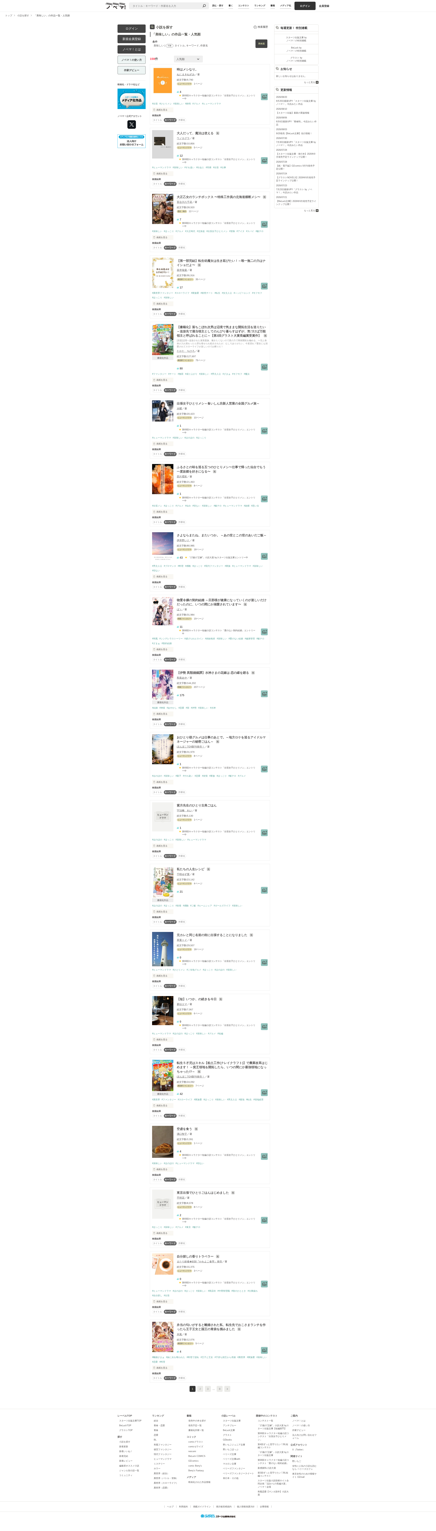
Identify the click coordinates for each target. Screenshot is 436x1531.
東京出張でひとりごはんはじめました (203, 1192)
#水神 (213, 708)
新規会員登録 (131, 39)
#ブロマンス (170, 566)
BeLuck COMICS (196, 1456)
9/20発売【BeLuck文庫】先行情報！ (294, 133)
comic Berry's (195, 1465)
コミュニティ (126, 1475)
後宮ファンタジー (163, 1449)
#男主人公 (216, 374)
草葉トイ (182, 940)
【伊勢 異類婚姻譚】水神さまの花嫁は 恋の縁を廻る (213, 672)
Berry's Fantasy (196, 1470)
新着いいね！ (126, 1451)
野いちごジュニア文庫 (234, 1444)
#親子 (178, 776)
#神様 (162, 708)
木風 (179, 1334)
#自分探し (157, 1295)
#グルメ (196, 103)
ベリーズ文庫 (229, 1454)
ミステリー (159, 1463)
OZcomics (193, 1461)
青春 (156, 1430)
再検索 (261, 43)
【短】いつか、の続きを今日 (197, 999)
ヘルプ (170, 1506)
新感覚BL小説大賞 (267, 1468)
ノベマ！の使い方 (131, 59)
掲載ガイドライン (202, 1506)
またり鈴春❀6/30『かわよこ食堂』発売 (199, 1261)
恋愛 (156, 1435)
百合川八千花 (184, 202)
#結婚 (155, 708)
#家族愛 (195, 293)
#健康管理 (250, 638)
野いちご (296, 1461)
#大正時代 (190, 231)
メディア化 (285, 5)
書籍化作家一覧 (196, 1430)
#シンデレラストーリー (171, 638)
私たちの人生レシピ (191, 869)
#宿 (187, 708)
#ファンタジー (159, 374)
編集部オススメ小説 (129, 1465)
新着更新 (123, 1446)
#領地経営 (258, 1099)
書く (231, 5)
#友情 (205, 776)
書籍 (272, 5)
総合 (156, 1420)
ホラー (157, 1468)
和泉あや (182, 677)
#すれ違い (189, 167)
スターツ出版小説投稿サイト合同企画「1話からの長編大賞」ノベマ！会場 (273, 1483)
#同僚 (208, 167)
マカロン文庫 (229, 1463)
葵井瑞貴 (182, 270)
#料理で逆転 (193, 1357)
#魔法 (247, 374)
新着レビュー (126, 1461)
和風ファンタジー (163, 1444)
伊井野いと (183, 540)
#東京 (188, 1227)
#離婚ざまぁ (158, 1357)
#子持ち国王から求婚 (225, 1357)
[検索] (204, 5)
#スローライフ (182, 293)
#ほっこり (169, 231)
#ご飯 (193, 905)
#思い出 (255, 505)
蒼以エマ (182, 1004)
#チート (172, 374)
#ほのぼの (189, 437)
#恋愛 (181, 708)
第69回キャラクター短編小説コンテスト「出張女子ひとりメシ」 (273, 1436)
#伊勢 (194, 708)
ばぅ (179, 609)
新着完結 (123, 1456)
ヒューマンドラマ (163, 1459)
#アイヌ (240, 231)
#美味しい (178, 103)
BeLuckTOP (125, 1425)
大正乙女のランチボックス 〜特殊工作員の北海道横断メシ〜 (219, 197)
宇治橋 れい (184, 810)
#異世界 (156, 1099)
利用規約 (183, 1506)
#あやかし (172, 708)
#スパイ (250, 231)
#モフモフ (257, 293)
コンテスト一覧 (265, 1420)
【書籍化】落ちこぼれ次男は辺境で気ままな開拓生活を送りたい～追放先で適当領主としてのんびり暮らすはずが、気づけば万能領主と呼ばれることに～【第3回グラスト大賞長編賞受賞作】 (221, 331)
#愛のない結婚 (236, 638)
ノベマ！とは (131, 49)
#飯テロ (259, 231)
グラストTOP (126, 1430)
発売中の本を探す (197, 1420)
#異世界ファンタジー (162, 293)
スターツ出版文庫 (232, 1420)
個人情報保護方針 (246, 1506)
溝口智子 (182, 1133)
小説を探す (124, 1442)
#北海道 (201, 231)
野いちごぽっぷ (230, 1449)
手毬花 (180, 1197)
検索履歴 (263, 26)
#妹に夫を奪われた (175, 1357)
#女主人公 (227, 293)
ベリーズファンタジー (234, 1468)
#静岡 (188, 103)
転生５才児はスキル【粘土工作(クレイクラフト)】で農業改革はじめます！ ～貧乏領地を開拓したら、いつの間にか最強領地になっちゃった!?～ (222, 1067)
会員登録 (324, 5)
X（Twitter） (298, 1449)
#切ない (196, 505)
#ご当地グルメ (194, 970)
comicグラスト (195, 1442)
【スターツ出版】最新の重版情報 (292, 113)
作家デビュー (131, 70)
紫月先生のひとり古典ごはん (197, 805)
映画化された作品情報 (199, 1482)
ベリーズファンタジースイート (238, 1473)
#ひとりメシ (165, 103)
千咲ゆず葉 (183, 874)
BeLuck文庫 (229, 1430)
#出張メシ (157, 505)
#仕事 (223, 167)
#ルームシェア (205, 905)
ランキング (259, 5)
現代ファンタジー (163, 1454)
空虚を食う (185, 1129)
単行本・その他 (230, 1478)
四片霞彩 (182, 476)
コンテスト (243, 5)
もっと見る (309, 82)
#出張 (155, 103)
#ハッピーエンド (242, 293)
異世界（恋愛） (161, 1487)
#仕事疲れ (253, 1291)
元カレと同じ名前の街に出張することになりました (212, 935)
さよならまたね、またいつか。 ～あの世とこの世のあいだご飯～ (222, 535)
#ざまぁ (226, 374)
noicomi (192, 1451)
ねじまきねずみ (186, 74)
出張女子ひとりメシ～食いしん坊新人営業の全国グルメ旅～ (218, 403)
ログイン (305, 5)
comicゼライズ (195, 1446)
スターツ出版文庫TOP (130, 1420)
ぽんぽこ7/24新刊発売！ (191, 746)
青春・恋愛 (159, 1425)
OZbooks (227, 1439)
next (227, 1389)
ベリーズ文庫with (231, 1459)
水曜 (179, 408)
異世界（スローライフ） (166, 1483)
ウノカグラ (183, 138)
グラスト (227, 1435)
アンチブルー (229, 1425)
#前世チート (207, 293)
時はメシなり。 (187, 69)
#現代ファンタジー (213, 566)
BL (155, 1439)
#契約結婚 (167, 643)
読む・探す (217, 5)
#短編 (220, 1033)
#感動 (188, 566)
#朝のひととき (238, 1291)
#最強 (241, 1099)
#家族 (227, 566)
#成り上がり (191, 374)
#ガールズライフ (222, 905)
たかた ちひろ (186, 351)
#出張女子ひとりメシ (217, 231)
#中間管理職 (223, 1291)
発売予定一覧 (195, 1425)
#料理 (180, 566)
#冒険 (232, 231)
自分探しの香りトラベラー (195, 1256)
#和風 (155, 638)
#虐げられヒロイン (193, 638)
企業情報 (264, 1506)
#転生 (217, 293)
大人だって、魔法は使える (195, 133)
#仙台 (188, 505)
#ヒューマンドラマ (211, 103)
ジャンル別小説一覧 (129, 1470)
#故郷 (247, 505)
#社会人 (200, 167)
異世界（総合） (161, 1473)
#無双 (180, 374)
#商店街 (212, 1291)
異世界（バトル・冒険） (166, 1478)
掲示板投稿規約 (224, 1506)
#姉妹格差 (210, 638)
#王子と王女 (207, 1357)
